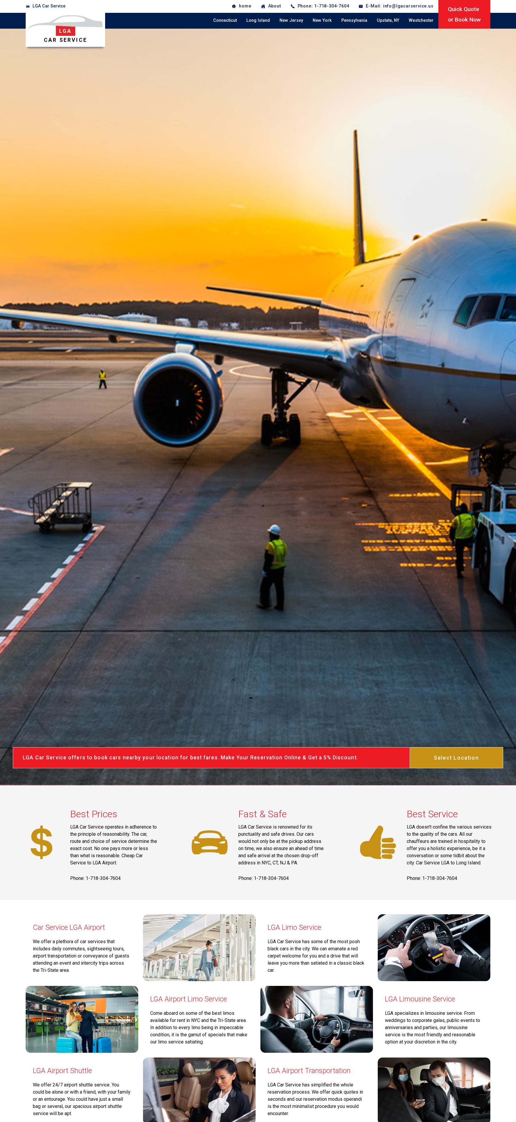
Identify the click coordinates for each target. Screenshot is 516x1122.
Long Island (258, 20)
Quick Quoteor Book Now (464, 14)
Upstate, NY (388, 20)
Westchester (421, 20)
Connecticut (225, 20)
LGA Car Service (49, 6)
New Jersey (291, 20)
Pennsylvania (354, 20)
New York (322, 20)
